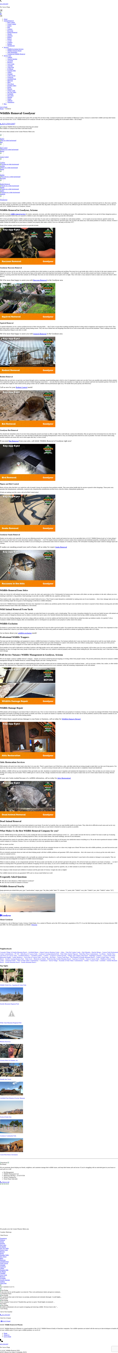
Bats (8, 27)
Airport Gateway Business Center (49, 952)
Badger (9, 37)
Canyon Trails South (109, 955)
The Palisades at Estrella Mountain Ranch (82, 957)
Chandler (10, 65)
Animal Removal (9, 21)
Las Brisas (102, 954)
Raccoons (10, 31)
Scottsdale (10, 94)
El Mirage (10, 69)
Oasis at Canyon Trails (92, 959)
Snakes (9, 26)
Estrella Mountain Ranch (12, 962)
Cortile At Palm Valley (102, 957)
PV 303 (17, 954)
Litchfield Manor (33, 952)
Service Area (7, 55)
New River (10, 84)
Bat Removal (14, 441)
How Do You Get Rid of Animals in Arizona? (15, 882)
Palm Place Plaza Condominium (88, 954)
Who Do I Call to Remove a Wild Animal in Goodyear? (18, 881)
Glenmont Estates (10, 960)
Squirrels (10, 35)
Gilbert (9, 72)
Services (6, 47)
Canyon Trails (94, 960)
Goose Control (11, 24)
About (5, 19)
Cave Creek (10, 64)
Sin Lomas (45, 957)
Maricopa (10, 80)
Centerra (45, 955)
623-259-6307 (4, 4)
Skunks (9, 34)
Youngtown (10, 102)
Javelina (2, 166)
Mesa (9, 82)
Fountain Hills (11, 70)
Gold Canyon (11, 75)
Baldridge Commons (95, 955)
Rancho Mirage (96, 952)
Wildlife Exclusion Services (15, 49)
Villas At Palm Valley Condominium (27, 960)
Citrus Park (10, 67)
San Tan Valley (11, 92)
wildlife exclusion (25, 633)
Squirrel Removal (39, 334)
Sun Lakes (10, 95)
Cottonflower (43, 960)
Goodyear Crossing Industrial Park (49, 954)
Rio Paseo (53, 957)
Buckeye (10, 62)
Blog (5, 104)
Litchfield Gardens (36, 955)
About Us (6, 1335)
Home (5, 1333)
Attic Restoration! (64, 778)
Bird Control (11, 22)
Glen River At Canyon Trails (8, 955)
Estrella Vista (111, 954)
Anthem (9, 57)
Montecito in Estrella (40, 959)
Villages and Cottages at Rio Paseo (78, 955)
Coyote (9, 40)
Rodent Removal (12, 32)
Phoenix (9, 89)
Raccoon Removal (40, 280)
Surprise (9, 97)
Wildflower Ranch (105, 959)
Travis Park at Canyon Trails (32, 957)
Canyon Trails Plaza (63, 957)
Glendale (10, 74)
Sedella (86, 960)
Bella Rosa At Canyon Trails (29, 954)
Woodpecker (11, 45)
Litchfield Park (11, 79)
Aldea (62, 952)
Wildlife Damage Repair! (71, 719)
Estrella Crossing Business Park (14, 959)
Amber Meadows (17, 957)
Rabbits (9, 44)
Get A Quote (3, 107)
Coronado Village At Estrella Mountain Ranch (13, 952)
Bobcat (9, 39)
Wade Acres (28, 959)
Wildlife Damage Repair (14, 50)
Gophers (9, 29)
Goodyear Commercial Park (58, 955)
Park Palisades (86, 952)
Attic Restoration (12, 52)
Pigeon (2, 169)
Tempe (9, 99)
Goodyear (10, 77)
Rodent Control (21, 387)
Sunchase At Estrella (78, 959)
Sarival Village (53, 960)
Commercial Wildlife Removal (16, 54)
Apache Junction (12, 59)
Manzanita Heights (5, 957)
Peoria (9, 87)
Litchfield (102, 960)
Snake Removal (61, 547)
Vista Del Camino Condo (73, 952)
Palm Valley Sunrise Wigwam (69, 954)
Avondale (10, 60)
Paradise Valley (11, 85)
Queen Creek (11, 90)
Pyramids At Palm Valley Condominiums (71, 960)
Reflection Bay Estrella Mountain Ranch (59, 959)
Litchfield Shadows (24, 955)
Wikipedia (34, 925)
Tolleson (9, 100)
